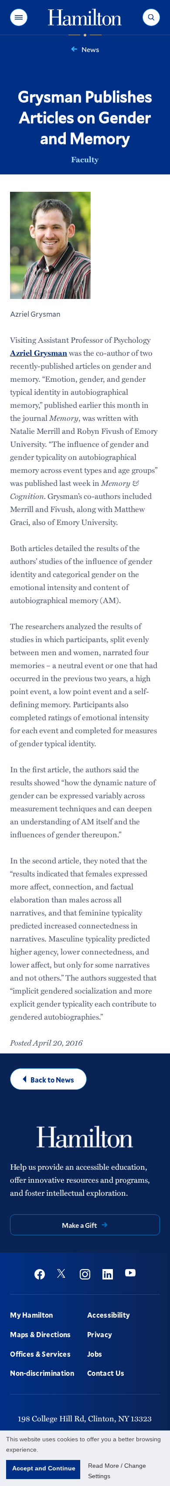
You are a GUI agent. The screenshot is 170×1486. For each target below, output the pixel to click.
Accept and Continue (43, 1468)
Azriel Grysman (38, 352)
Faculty (85, 159)
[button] (19, 17)
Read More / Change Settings (117, 1470)
